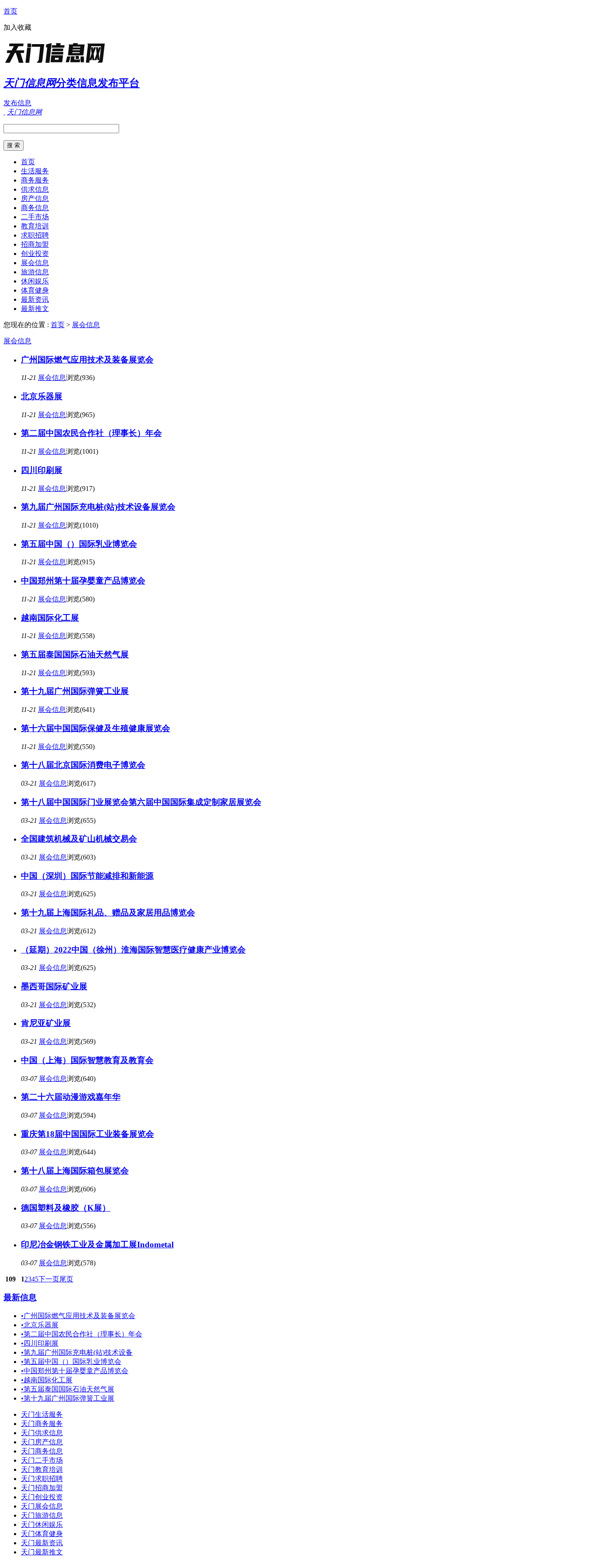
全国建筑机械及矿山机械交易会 (79, 838)
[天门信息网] (58, 63)
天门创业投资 (42, 1497)
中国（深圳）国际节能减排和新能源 (87, 875)
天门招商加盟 (42, 1487)
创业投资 (35, 253)
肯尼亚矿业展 (46, 1023)
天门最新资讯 (42, 1543)
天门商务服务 (42, 1423)
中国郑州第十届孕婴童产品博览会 (83, 580)
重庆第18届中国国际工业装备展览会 (87, 1134)
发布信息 (17, 103)
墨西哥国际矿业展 (54, 986)
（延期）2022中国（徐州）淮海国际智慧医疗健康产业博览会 (133, 949)
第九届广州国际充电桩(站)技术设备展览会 (98, 506)
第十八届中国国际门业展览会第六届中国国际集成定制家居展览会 (141, 802)
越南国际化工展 (50, 617)
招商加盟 (35, 244)
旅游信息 (35, 272)
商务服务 (35, 180)
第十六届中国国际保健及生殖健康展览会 (95, 728)
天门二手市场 (42, 1460)
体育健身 (35, 290)
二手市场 (35, 217)
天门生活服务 (42, 1414)
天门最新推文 (42, 1552)
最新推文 (35, 308)
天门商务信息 (42, 1451)
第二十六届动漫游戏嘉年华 (70, 1096)
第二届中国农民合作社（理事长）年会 (91, 433)
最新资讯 (35, 299)
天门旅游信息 (42, 1515)
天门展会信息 (42, 1506)
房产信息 (35, 198)
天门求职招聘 (42, 1478)
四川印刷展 (41, 470)
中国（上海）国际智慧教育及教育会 (87, 1060)
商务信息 (35, 207)
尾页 (66, 1279)
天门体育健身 (42, 1533)
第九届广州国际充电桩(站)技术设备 (77, 1352)
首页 (10, 11)
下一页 (48, 1279)
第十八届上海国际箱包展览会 (75, 1170)
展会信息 (35, 262)
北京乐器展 (41, 396)
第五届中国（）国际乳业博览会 (79, 544)
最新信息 (20, 1297)
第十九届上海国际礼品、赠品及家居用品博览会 (108, 912)
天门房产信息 (42, 1442)
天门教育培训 (42, 1469)
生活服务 (35, 171)
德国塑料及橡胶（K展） (65, 1207)
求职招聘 (35, 235)
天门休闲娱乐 (42, 1524)
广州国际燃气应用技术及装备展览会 (87, 359)
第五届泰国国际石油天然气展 (75, 654)
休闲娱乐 (35, 281)
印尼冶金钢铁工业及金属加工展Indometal (97, 1244)
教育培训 (35, 226)
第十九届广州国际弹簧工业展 (75, 691)
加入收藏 (17, 27)
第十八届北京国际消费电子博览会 (83, 765)
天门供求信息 (42, 1432)
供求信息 (35, 189)
